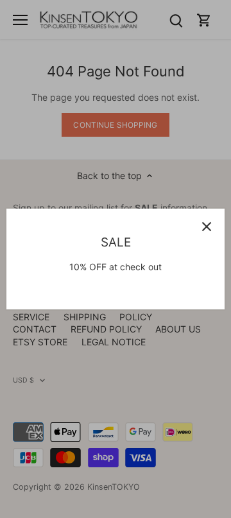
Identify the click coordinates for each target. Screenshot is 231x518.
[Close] (207, 226)
